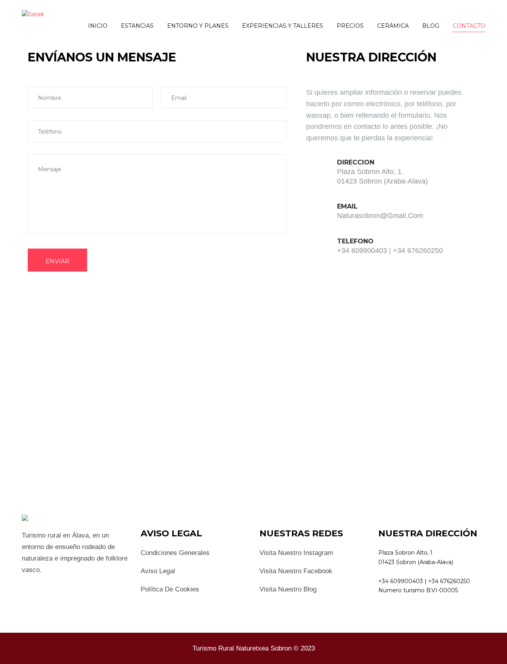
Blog (430, 25)
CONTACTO (469, 25)
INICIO (97, 25)
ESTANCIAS (137, 25)
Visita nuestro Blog (287, 589)
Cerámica (393, 25)
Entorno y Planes (198, 25)
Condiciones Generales (175, 553)
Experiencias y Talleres (282, 25)
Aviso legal (158, 571)
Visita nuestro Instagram (296, 553)
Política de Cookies (170, 589)
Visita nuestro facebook (295, 571)
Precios (350, 25)
